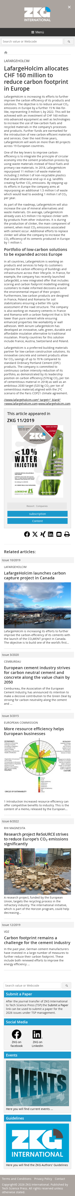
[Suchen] (69, 41)
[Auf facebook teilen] (27, 536)
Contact (60, 1179)
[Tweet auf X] (35, 536)
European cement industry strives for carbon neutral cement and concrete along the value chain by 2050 (37, 675)
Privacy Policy (43, 1179)
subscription (37, 514)
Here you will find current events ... (29, 1109)
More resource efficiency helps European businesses (34, 731)
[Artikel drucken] (67, 534)
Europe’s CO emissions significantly (36, 838)
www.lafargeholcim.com (54, 403)
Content (37, 521)
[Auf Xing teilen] (43, 536)
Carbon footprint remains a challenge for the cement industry (37, 940)
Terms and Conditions (16, 1179)
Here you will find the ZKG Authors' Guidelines (37, 1165)
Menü (39, 32)
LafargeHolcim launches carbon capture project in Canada (35, 575)
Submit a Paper (58, 1005)
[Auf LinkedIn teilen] (51, 536)
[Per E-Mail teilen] (59, 534)
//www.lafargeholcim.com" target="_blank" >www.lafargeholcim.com (32, 401)
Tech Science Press (14, 1188)
